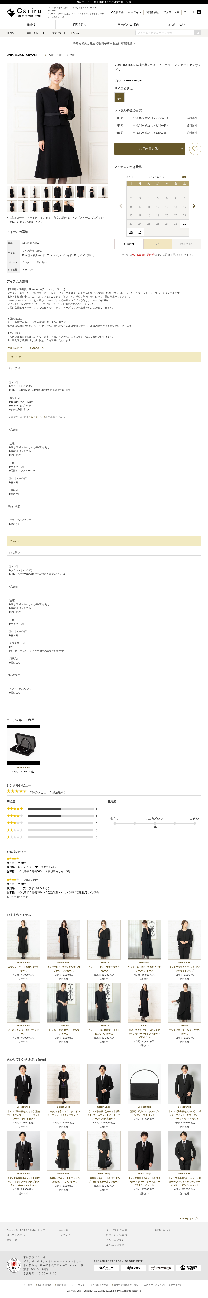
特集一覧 (12, 1239)
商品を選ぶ (79, 24)
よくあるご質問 (115, 1244)
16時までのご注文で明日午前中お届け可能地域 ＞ (104, 43)
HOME (31, 24)
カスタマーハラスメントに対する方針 (163, 1285)
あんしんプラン (115, 1239)
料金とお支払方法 (116, 1234)
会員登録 (118, 12)
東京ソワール (59, 33)
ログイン (136, 12)
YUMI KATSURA (134, 80)
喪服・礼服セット (36, 33)
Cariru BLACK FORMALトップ (26, 1230)
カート (191, 12)
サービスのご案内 (128, 24)
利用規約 (61, 1285)
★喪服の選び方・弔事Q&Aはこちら (27, 347)
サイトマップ (78, 1285)
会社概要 (27, 1285)
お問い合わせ (163, 1230)
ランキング (64, 1234)
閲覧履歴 (153, 12)
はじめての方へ (177, 24)
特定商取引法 (44, 1285)
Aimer (76, 33)
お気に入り (172, 12)
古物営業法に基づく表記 (126, 1285)
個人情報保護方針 (99, 1285)
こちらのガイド (36, 417)
